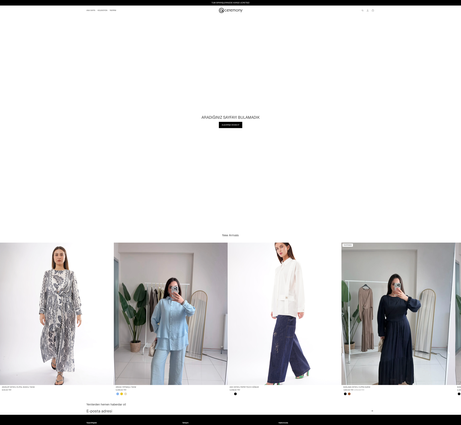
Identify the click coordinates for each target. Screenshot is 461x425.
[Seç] (110, 381)
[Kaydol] (372, 410)
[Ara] (362, 10)
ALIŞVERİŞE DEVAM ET (230, 125)
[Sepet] (373, 10)
